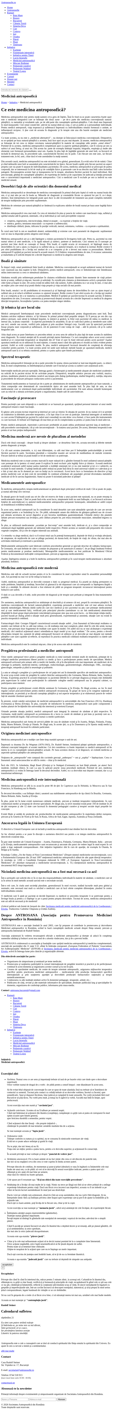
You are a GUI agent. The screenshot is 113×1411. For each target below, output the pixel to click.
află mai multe (7, 1351)
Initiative (13, 102)
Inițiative (11, 47)
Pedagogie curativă (22, 66)
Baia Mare (18, 15)
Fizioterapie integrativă (23, 52)
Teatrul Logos (19, 71)
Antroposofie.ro (8, 2)
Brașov (16, 18)
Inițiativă (11, 1030)
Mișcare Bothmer (21, 63)
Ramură (10, 995)
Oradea (16, 36)
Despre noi (12, 79)
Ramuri (10, 13)
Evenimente (12, 74)
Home (10, 7)
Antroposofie (13, 10)
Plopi (15, 42)
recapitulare (7, 1265)
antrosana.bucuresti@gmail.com (25, 990)
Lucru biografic (20, 58)
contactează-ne (8, 1383)
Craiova (16, 31)
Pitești (16, 39)
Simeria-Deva (19, 26)
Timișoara (17, 44)
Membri (10, 82)
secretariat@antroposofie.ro (21, 1370)
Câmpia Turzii (19, 23)
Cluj (15, 28)
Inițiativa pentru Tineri (23, 55)
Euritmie (17, 50)
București (17, 20)
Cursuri (10, 76)
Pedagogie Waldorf (22, 68)
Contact (10, 84)
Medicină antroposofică (24, 60)
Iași (14, 34)
